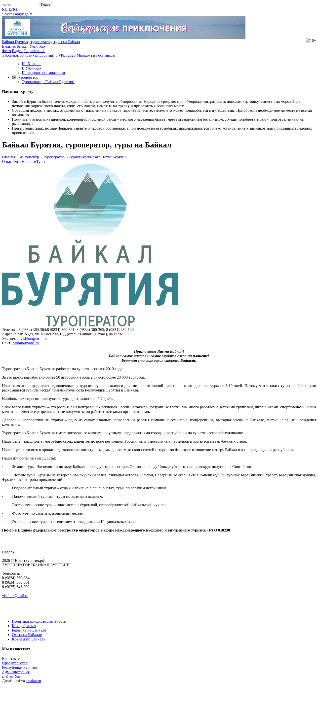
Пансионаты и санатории (43, 73)
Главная (8, 157)
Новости (29, 161)
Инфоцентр (29, 157)
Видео (17, 51)
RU (5, 9)
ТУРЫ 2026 (66, 55)
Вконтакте (11, 658)
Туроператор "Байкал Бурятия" (28, 55)
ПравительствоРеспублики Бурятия (19, 665)
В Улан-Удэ (31, 68)
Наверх (8, 552)
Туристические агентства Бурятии (98, 157)
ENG (13, 9)
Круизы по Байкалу (28, 639)
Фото (6, 51)
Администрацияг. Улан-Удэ (16, 674)
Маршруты (86, 55)
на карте (116, 334)
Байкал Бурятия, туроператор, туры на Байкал (41, 42)
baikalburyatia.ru (25, 343)
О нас (7, 161)
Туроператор (27, 77)
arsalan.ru (33, 681)
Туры (40, 161)
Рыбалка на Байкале (29, 630)
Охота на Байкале (27, 635)
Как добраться (24, 626)
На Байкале (31, 64)
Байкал (23, 46)
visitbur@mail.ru (33, 338)
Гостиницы (105, 55)
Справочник (34, 51)
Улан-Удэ (37, 46)
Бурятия (9, 46)
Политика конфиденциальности (39, 621)
